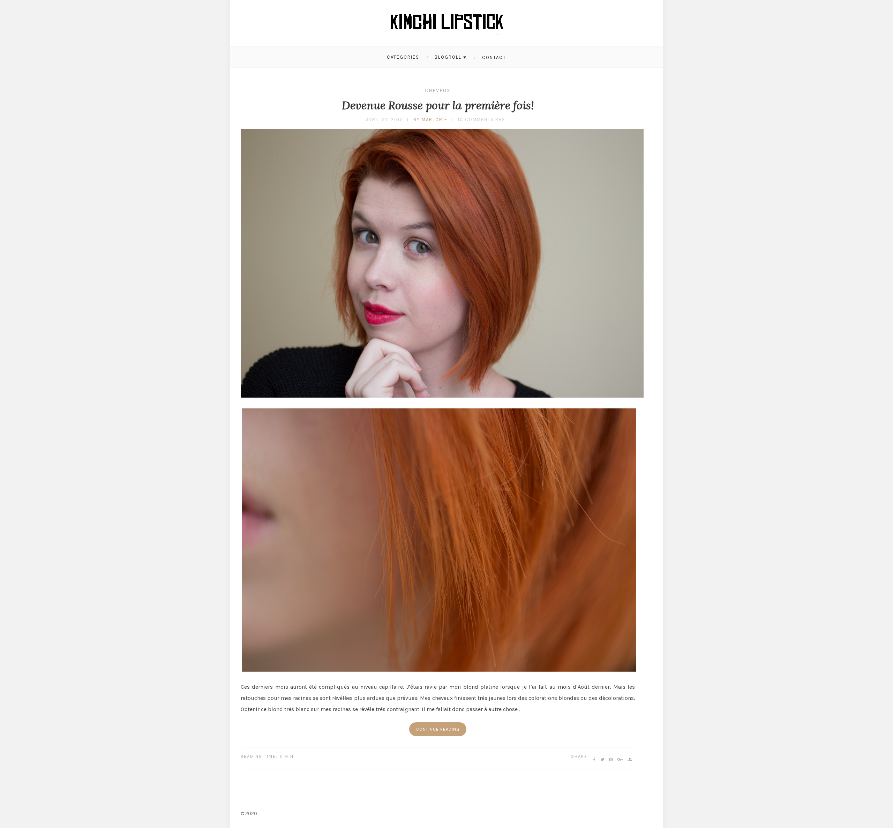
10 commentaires (481, 119)
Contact (494, 57)
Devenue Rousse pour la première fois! (438, 105)
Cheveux (438, 91)
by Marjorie (430, 119)
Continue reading (437, 729)
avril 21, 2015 (384, 119)
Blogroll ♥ (451, 57)
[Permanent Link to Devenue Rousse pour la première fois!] (442, 395)
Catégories (403, 57)
